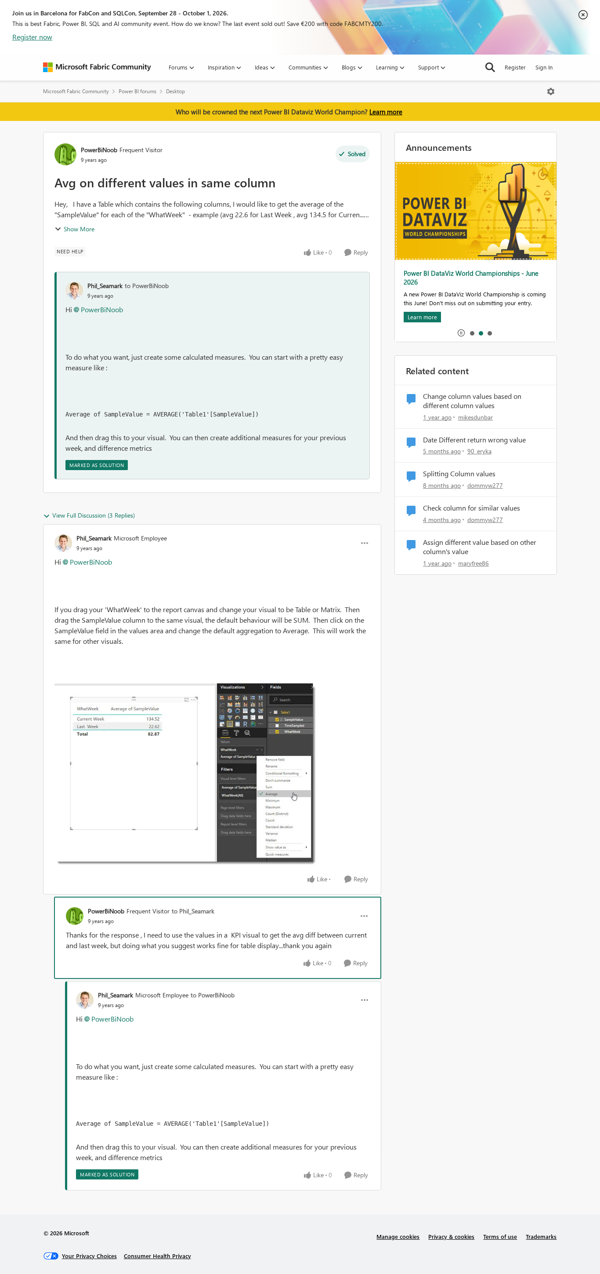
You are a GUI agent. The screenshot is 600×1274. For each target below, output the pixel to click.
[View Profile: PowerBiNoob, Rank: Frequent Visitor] (65, 154)
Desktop (175, 91)
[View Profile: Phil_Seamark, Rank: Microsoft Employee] (63, 543)
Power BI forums (137, 91)
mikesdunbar (475, 417)
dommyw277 (485, 485)
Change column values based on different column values (472, 401)
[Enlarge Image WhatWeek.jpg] (186, 775)
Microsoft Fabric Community (76, 91)
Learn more (385, 111)
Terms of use (500, 1236)
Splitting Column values (459, 473)
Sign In (544, 67)
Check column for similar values (471, 508)
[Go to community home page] (97, 67)
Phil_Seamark (105, 285)
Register (515, 67)
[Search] (490, 67)
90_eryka (479, 451)
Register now (32, 36)
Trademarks (541, 1236)
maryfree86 (473, 563)
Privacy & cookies (451, 1236)
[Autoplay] (461, 333)
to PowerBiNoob (147, 285)
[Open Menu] (551, 91)
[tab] (471, 333)
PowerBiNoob (99, 150)
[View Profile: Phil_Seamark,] (74, 290)
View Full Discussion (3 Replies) (93, 515)
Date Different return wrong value (474, 439)
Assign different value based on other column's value (479, 547)
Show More (79, 229)
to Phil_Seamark (193, 911)
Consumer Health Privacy (157, 1255)
